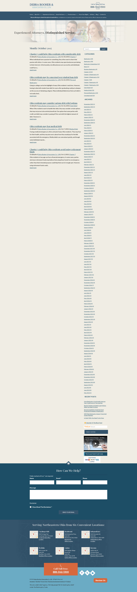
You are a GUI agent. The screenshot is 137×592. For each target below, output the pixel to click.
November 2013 (88, 377)
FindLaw (68, 581)
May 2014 (87, 361)
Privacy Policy (44, 581)
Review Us (100, 580)
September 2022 (88, 154)
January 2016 (87, 309)
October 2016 (88, 285)
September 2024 (88, 122)
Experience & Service (48, 14)
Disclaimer (33, 503)
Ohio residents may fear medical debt (46, 126)
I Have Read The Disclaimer (42, 507)
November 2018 (88, 219)
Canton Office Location (71, 557)
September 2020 (88, 191)
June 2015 (87, 327)
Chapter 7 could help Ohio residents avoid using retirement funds (55, 150)
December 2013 (88, 374)
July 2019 (86, 198)
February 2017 (88, 274)
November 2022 (88, 151)
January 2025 (87, 117)
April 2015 (87, 332)
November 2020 (88, 185)
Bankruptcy (87, 59)
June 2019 (87, 201)
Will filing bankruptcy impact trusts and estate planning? (95, 414)
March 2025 (87, 114)
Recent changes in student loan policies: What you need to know (95, 406)
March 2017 (87, 272)
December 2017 (88, 248)
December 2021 (88, 167)
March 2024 (87, 130)
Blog (97, 14)
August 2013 (87, 385)
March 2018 (87, 240)
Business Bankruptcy (89, 69)
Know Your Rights (83, 14)
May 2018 (87, 235)
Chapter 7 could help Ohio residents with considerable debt (55, 54)
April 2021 (87, 177)
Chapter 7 (73, 57)
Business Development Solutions (56, 581)
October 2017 (88, 253)
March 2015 (87, 335)
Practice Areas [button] (72, 14)
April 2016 (87, 301)
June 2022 (87, 159)
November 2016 (88, 282)
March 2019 (87, 209)
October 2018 (88, 222)
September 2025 (88, 107)
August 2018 (87, 227)
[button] (135, 580)
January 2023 (87, 149)
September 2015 (88, 319)
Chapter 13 (87, 72)
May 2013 (87, 393)
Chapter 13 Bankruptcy (90, 74)
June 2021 (87, 175)
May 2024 (87, 128)
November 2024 (88, 120)
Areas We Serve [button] (60, 14)
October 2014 (88, 348)
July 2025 (86, 109)
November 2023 (88, 135)
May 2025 (87, 112)
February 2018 (88, 243)
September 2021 (88, 170)
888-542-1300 (97, 6)
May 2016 (87, 298)
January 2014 (87, 372)
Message (33, 488)
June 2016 (87, 295)
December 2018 (88, 217)
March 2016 (87, 303)
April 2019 (87, 206)
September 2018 (88, 225)
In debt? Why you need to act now (94, 418)
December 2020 (88, 183)
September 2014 (88, 351)
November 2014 (88, 345)
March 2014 (87, 366)
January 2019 (87, 214)
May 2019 (87, 204)
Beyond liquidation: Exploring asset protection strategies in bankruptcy (94, 410)
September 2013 (88, 382)
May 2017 (87, 267)
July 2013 (86, 387)
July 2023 (86, 141)
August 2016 (87, 290)
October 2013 (88, 379)
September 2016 (88, 288)
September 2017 (88, 256)
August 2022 (87, 156)
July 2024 (86, 125)
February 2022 (88, 164)
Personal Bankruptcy (89, 93)
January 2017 (87, 277)
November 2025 (88, 104)
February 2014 (88, 369)
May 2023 (87, 143)
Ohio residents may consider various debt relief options (53, 103)
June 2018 (87, 233)
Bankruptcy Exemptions (90, 64)
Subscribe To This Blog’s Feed (94, 423)
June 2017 (87, 264)
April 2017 (87, 269)
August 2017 (87, 259)
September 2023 (88, 138)
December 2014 (88, 343)
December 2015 (88, 311)
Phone (85, 478)
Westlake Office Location (45, 556)
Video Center (90, 432)
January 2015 (87, 340)
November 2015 (88, 314)
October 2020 (88, 188)
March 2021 (87, 180)
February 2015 (88, 337)
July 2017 (86, 261)
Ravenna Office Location (97, 556)
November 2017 (88, 251)
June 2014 (87, 358)
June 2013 (87, 390)
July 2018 (86, 230)
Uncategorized (88, 95)
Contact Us (103, 14)
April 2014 (87, 364)
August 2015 (87, 322)
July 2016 (86, 293)
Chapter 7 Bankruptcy (90, 82)
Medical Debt (73, 129)
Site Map (38, 581)
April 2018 (87, 238)
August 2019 (87, 196)
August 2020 (87, 193)
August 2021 (87, 172)
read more (33, 70)
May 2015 (87, 330)
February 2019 (88, 212)
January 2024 (87, 133)
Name (32, 478)
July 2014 (86, 356)
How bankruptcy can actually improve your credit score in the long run (94, 402)
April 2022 (87, 162)
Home (31, 14)
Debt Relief (73, 106)
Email (58, 478)
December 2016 (88, 280)
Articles (92, 14)
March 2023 (87, 146)
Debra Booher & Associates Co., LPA (49, 57)
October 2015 (88, 316)
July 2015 (86, 324)
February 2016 (88, 306)
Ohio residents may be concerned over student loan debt (54, 77)
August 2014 (87, 353)
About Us (37, 14)
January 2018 (87, 246)
